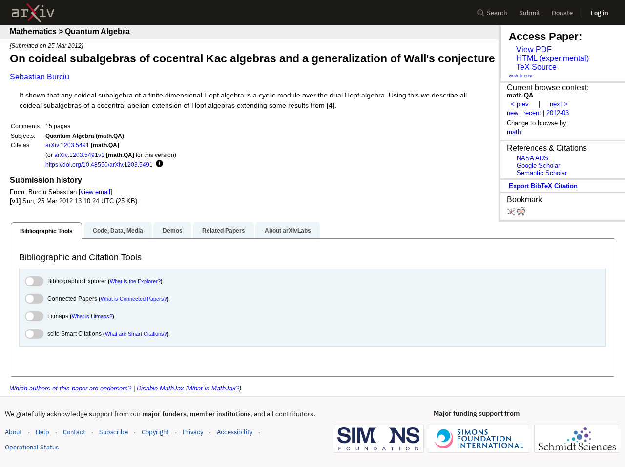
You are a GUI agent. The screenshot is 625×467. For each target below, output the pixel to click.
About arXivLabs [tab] (288, 230)
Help (42, 432)
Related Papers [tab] (223, 230)
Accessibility (234, 432)
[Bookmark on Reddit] (521, 213)
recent (532, 113)
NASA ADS (532, 158)
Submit (529, 13)
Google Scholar (538, 165)
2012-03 (557, 113)
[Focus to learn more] (158, 164)
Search (497, 13)
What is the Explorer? (135, 281)
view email (95, 191)
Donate (562, 13)
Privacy (193, 432)
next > (559, 104)
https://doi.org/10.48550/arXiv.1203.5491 (99, 164)
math (514, 132)
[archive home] (33, 12)
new (512, 113)
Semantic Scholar (542, 172)
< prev (520, 104)
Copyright (155, 432)
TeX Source (536, 67)
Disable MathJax (160, 388)
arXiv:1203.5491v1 (79, 155)
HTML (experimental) (552, 58)
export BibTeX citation (543, 186)
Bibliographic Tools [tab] (46, 231)
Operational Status (32, 447)
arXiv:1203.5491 (67, 145)
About (13, 432)
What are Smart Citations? (136, 334)
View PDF (534, 49)
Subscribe (113, 432)
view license (521, 75)
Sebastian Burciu (39, 77)
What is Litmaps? (92, 316)
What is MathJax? (213, 388)
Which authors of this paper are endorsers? (70, 388)
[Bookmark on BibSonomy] (512, 213)
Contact (74, 432)
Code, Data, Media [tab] (118, 230)
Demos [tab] (173, 230)
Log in (599, 13)
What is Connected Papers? (134, 299)
